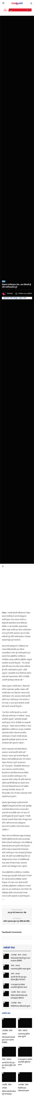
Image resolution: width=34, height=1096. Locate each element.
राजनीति (13, 992)
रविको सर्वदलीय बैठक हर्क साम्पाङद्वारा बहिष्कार (19, 997)
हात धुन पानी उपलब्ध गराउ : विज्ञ (17, 912)
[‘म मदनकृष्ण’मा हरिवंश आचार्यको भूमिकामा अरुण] (6, 986)
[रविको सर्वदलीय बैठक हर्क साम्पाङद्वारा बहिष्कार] (6, 993)
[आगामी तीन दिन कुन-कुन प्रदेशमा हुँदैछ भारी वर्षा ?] (6, 975)
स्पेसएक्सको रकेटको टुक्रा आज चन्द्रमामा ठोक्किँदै (20, 959)
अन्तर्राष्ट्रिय (14, 955)
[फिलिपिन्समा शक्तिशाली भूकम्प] (6, 1004)
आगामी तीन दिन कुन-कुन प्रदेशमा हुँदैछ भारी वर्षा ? (18, 978)
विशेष (3, 281)
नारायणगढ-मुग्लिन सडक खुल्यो (20, 969)
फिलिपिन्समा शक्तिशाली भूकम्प (20, 1006)
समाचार (24, 955)
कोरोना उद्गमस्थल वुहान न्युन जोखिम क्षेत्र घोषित (17, 921)
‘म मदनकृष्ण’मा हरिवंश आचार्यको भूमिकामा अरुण (19, 986)
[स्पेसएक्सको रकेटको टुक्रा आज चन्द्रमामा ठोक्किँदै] (6, 956)
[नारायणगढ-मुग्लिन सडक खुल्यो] (6, 967)
